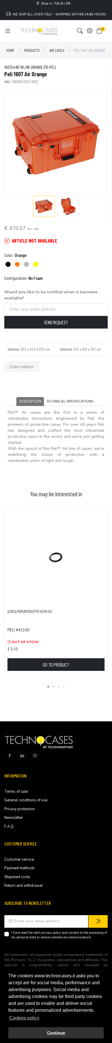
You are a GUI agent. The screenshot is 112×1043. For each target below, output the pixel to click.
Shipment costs (17, 877)
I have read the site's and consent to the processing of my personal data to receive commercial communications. (59, 935)
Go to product (56, 664)
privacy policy (51, 933)
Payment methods (19, 868)
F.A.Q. (9, 826)
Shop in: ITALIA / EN (54, 3)
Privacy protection (19, 809)
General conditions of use (25, 800)
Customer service (19, 859)
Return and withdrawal (23, 885)
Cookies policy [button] (24, 1017)
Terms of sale (16, 791)
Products (32, 50)
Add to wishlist (23, 367)
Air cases (56, 50)
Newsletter (13, 817)
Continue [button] (56, 1032)
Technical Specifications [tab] (70, 401)
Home (10, 50)
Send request (56, 322)
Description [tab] (30, 401)
